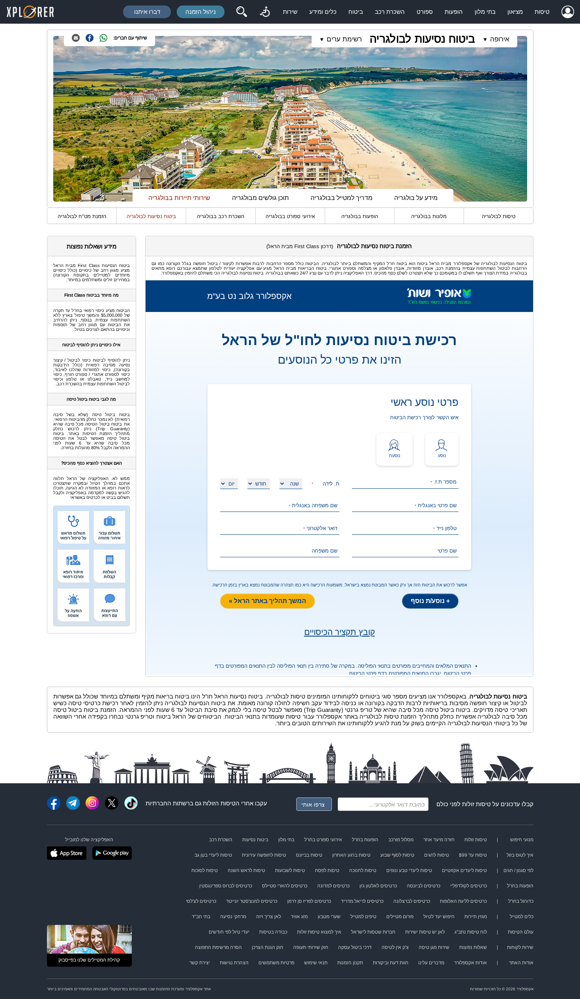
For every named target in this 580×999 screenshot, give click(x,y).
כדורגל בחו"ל (520, 901)
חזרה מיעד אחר (439, 839)
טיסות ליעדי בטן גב (213, 855)
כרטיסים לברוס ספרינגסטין (225, 886)
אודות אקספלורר (470, 962)
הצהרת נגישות (234, 962)
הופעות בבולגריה (359, 216)
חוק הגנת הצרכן (267, 947)
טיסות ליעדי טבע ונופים (409, 870)
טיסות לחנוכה (362, 870)
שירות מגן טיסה (434, 947)
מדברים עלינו (431, 962)
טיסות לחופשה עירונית (264, 855)
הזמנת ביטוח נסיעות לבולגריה (374, 246)
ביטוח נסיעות (255, 839)
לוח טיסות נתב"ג (471, 932)
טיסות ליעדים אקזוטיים (464, 870)
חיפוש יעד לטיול (439, 916)
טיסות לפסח (327, 870)
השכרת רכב (390, 11)
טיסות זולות (476, 804)
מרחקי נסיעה (233, 916)
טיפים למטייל (363, 916)
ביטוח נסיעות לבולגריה (422, 39)
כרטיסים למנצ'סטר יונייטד (251, 901)
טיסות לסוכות (204, 870)
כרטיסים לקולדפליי (468, 886)
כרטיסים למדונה (333, 886)
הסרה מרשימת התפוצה (218, 947)
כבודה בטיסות (273, 932)
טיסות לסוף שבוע (397, 855)
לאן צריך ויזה (268, 916)
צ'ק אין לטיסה (395, 947)
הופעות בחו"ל (365, 839)
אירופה (499, 39)
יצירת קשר (199, 962)
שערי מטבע (329, 916)
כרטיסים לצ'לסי (201, 901)
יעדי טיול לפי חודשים (229, 932)
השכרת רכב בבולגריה (220, 216)
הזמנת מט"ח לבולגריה (82, 216)
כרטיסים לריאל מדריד (362, 901)
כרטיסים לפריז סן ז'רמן (309, 901)
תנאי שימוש (315, 962)
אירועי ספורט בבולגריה (290, 216)
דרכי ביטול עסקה (355, 947)
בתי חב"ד (201, 916)
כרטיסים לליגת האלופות (463, 901)
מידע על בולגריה (416, 197)
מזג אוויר (299, 916)
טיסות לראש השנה (246, 870)
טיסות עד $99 (473, 855)
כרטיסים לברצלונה (411, 901)
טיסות (542, 11)
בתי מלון (485, 11)
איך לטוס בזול (520, 855)
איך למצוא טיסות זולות (319, 932)
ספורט (425, 11)
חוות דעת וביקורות (390, 962)
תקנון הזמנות (350, 962)
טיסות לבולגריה (498, 216)
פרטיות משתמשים (276, 962)
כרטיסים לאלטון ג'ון (378, 886)
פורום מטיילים (399, 916)
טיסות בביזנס (309, 855)
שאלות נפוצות (473, 947)
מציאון (515, 11)
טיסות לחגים (436, 855)
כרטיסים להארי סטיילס (284, 886)
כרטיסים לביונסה (423, 886)
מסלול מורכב (400, 839)
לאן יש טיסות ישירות (425, 932)
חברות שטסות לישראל (373, 932)
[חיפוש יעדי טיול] (241, 12)
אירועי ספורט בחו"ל (323, 839)
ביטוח (355, 11)
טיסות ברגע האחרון (351, 855)
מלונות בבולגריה (429, 216)
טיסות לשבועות (290, 870)
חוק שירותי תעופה (310, 947)
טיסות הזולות (219, 803)
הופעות (454, 11)
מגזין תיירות (475, 916)
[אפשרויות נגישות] (265, 12)
